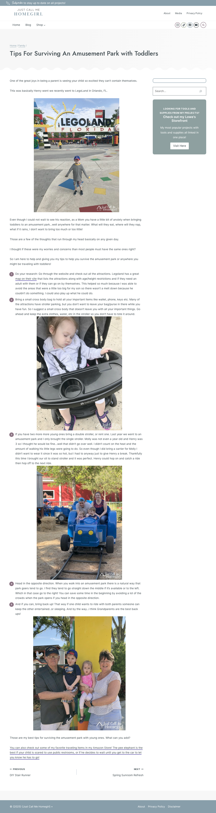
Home (16, 24)
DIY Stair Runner (20, 772)
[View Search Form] (203, 25)
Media (178, 13)
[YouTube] (196, 25)
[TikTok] (183, 25)
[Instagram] (177, 25)
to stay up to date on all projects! (38, 3)
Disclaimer (174, 806)
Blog (28, 24)
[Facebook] (190, 25)
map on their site (26, 278)
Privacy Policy (194, 13)
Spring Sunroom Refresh (128, 772)
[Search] (200, 91)
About (167, 13)
